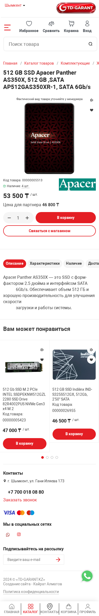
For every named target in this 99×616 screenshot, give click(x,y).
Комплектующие (75, 63)
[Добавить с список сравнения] (42, 349)
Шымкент (13, 5)
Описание (14, 263)
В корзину (65, 217)
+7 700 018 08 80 (26, 492)
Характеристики (45, 263)
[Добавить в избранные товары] (42, 359)
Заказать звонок (20, 499)
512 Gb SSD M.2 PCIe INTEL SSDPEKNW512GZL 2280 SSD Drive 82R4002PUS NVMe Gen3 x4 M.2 (24, 399)
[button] (29, 26)
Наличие (74, 263)
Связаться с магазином (49, 231)
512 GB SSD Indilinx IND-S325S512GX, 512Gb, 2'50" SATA (72, 394)
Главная (10, 63)
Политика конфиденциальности (31, 592)
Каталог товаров (39, 63)
